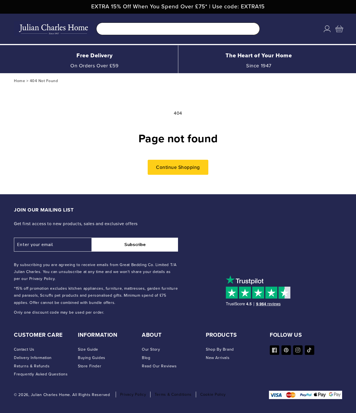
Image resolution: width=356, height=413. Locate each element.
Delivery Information (33, 358)
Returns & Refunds (32, 366)
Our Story (151, 349)
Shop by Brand (220, 349)
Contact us (24, 349)
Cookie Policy (213, 394)
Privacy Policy (133, 394)
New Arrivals (217, 358)
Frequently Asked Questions (41, 374)
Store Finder (89, 366)
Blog (146, 358)
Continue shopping (178, 167)
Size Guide (88, 349)
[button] (339, 29)
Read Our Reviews (159, 366)
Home (19, 81)
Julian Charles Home (50, 395)
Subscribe (135, 245)
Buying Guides (91, 358)
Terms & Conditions (173, 394)
